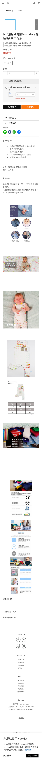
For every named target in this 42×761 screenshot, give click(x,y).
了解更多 (28, 750)
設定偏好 (7, 756)
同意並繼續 (32, 756)
